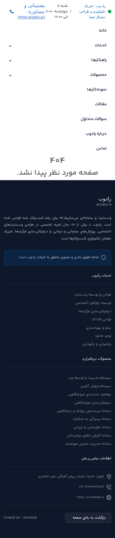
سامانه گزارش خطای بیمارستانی (88, 435)
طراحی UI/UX (101, 319)
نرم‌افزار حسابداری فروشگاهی (89, 394)
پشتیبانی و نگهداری (96, 344)
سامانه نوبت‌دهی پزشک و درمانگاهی (84, 411)
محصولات (57, 75)
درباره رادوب (96, 133)
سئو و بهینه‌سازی (98, 328)
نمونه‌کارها (97, 89)
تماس (101, 148)
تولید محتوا (103, 336)
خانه (103, 30)
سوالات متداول (94, 119)
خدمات (57, 45)
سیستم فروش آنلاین (95, 386)
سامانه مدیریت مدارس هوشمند (88, 444)
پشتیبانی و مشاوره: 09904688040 (31, 11)
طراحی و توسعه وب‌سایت (92, 294)
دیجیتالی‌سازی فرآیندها (95, 311)
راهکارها (57, 60)
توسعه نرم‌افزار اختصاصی (93, 303)
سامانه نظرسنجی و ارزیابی (92, 427)
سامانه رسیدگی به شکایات (92, 419)
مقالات (101, 104)
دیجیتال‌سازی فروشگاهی (93, 402)
